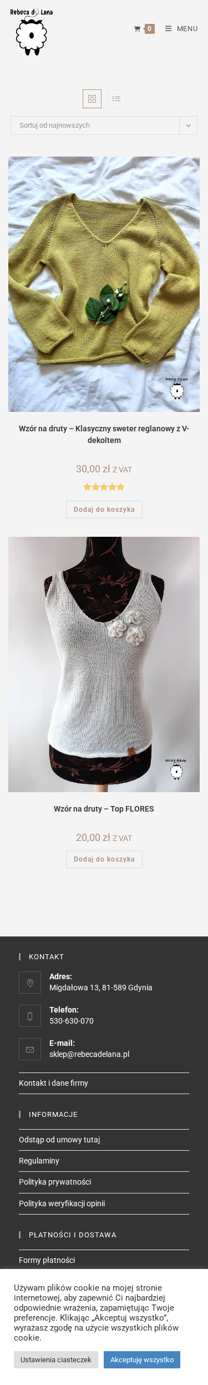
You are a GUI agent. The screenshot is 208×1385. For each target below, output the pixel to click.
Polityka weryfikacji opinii (62, 1203)
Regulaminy (39, 1160)
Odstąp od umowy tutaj (59, 1139)
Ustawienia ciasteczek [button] (56, 1360)
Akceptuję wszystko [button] (142, 1360)
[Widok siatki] (92, 98)
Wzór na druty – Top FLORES (104, 808)
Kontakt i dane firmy (53, 1083)
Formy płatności (47, 1260)
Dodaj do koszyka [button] (104, 509)
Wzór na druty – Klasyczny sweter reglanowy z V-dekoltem (104, 434)
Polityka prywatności (55, 1181)
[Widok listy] (116, 98)
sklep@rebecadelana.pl (89, 1054)
